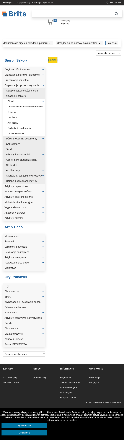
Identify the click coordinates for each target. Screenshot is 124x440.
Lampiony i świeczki (24, 246)
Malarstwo (24, 268)
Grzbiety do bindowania (19, 128)
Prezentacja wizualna (24, 80)
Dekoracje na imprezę (24, 252)
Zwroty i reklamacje (70, 382)
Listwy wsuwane (16, 133)
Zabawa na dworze (24, 307)
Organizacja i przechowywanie (24, 85)
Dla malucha (24, 291)
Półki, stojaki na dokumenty (25, 138)
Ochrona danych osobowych (68, 390)
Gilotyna (12, 112)
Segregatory (25, 143)
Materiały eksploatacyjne (24, 202)
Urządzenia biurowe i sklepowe (24, 74)
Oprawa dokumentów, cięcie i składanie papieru (25, 93)
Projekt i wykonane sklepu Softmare (103, 402)
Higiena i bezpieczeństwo (24, 191)
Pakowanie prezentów (24, 262)
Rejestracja (65, 24)
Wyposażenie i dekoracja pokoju (24, 302)
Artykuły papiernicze (24, 186)
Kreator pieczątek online (42, 3)
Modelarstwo (24, 236)
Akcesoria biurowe (24, 212)
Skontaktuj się (10, 377)
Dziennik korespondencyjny (21, 181)
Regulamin (65, 377)
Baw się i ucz (24, 312)
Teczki (25, 149)
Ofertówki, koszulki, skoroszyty (25, 175)
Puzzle (24, 323)
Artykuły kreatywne (24, 257)
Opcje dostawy (24, 3)
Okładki (26, 101)
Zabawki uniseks (24, 339)
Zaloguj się (65, 21)
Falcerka (112, 43)
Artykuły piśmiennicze (24, 69)
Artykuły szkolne (24, 218)
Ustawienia (24, 432)
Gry (24, 286)
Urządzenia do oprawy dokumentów (77, 43)
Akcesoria (26, 122)
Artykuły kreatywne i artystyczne (24, 317)
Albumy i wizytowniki (25, 154)
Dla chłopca (24, 328)
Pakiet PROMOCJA (16, 344)
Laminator (13, 117)
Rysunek (24, 241)
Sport (24, 296)
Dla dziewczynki (24, 333)
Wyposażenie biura (24, 207)
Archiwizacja (25, 170)
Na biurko (25, 165)
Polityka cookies (68, 397)
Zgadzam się (24, 425)
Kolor (53, 60)
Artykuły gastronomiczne (24, 196)
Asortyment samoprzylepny (25, 159)
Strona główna (9, 3)
